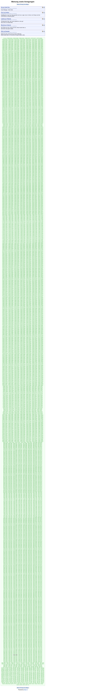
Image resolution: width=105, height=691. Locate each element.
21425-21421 (16, 117)
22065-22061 (5, 99)
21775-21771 (16, 107)
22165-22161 (10, 96)
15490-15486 (40, 285)
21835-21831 (28, 105)
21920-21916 (11, 103)
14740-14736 (16, 307)
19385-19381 (28, 174)
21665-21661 (22, 110)
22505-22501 (22, 86)
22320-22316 (34, 91)
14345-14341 (28, 318)
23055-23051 (34, 70)
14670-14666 (16, 309)
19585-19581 (40, 168)
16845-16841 (10, 247)
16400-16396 (40, 259)
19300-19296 (5, 177)
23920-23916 (5, 46)
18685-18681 (28, 194)
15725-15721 (11, 279)
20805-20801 (5, 135)
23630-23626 (16, 54)
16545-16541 (34, 255)
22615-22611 (16, 83)
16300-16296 (34, 262)
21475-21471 (40, 115)
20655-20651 (16, 139)
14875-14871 (22, 303)
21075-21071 (16, 127)
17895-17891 (10, 217)
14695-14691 (28, 308)
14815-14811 (10, 305)
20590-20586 (10, 141)
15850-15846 (28, 275)
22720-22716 (16, 80)
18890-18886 (34, 188)
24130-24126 (5, 40)
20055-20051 (22, 156)
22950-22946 (34, 73)
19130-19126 (40, 181)
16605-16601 (5, 254)
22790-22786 (16, 78)
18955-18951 (40, 186)
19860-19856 (5, 162)
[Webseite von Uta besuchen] (42, 7)
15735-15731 (40, 278)
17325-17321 (22, 233)
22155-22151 (22, 96)
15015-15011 (22, 299)
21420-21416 (22, 117)
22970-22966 (10, 73)
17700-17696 (34, 222)
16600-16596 (10, 254)
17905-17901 (40, 216)
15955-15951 (28, 272)
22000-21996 (40, 100)
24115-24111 (22, 40)
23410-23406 (28, 60)
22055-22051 (16, 99)
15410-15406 (10, 288)
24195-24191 (9, 38)
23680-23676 (40, 52)
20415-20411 (10, 146)
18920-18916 (40, 187)
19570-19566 (16, 169)
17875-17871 (34, 217)
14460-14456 (16, 315)
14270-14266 (34, 320)
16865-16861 (28, 246)
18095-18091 (22, 211)
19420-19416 (28, 173)
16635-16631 (11, 253)
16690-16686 (28, 251)
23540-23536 (40, 56)
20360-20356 (34, 147)
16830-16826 (28, 247)
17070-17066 (34, 240)
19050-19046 (10, 184)
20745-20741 (34, 136)
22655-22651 (10, 82)
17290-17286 (22, 234)
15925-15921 (22, 273)
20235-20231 (16, 151)
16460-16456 (10, 258)
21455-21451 (22, 116)
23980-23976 (16, 44)
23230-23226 (34, 65)
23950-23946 (10, 45)
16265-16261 (34, 263)
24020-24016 (11, 43)
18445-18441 (22, 201)
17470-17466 (16, 229)
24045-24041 (22, 42)
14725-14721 (34, 307)
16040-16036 (11, 270)
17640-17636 (22, 224)
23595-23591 (16, 55)
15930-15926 (16, 273)
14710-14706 (10, 308)
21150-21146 (11, 125)
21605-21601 (10, 112)
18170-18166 (16, 209)
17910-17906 (34, 216)
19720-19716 (5, 165)
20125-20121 (23, 154)
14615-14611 (40, 310)
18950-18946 (5, 187)
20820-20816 (28, 134)
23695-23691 (22, 52)
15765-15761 (5, 278)
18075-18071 (5, 212)
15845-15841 (34, 275)
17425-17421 (28, 230)
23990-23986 (5, 44)
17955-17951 (22, 215)
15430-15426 (28, 287)
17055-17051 (10, 241)
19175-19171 (28, 180)
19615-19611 (5, 168)
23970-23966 (28, 44)
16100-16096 (22, 268)
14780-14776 (10, 306)
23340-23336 (28, 62)
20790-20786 (22, 135)
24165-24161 (5, 39)
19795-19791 (40, 163)
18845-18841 (5, 190)
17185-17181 (22, 237)
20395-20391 (34, 146)
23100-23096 (22, 69)
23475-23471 (34, 58)
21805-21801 (22, 106)
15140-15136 (40, 295)
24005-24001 (28, 43)
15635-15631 (34, 281)
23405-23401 (34, 60)
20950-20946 (40, 130)
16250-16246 (10, 264)
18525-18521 (11, 199)
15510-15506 (16, 285)
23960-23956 (40, 44)
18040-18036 (5, 213)
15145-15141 (34, 295)
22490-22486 (40, 86)
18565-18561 (5, 198)
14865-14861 (34, 303)
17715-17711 (16, 222)
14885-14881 (10, 303)
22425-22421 (34, 88)
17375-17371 (5, 232)
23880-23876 (10, 47)
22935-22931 (11, 74)
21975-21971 (28, 101)
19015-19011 (10, 185)
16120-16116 (40, 267)
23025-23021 (28, 71)
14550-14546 (34, 312)
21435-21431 (5, 117)
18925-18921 (34, 187)
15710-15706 (28, 279)
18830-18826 (22, 190)
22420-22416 (40, 88)
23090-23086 (34, 69)
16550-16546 (28, 255)
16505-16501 (40, 256)
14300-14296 (40, 319)
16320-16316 (11, 262)
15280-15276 (40, 291)
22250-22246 (34, 93)
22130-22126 (11, 97)
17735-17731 (34, 221)
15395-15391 (28, 288)
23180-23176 (10, 67)
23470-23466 (40, 58)
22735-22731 (40, 79)
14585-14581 (34, 311)
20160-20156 (22, 153)
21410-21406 (34, 117)
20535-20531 (34, 142)
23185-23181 (5, 67)
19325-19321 (16, 176)
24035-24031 (34, 42)
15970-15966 (10, 272)
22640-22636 (28, 82)
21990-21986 (10, 101)
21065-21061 (28, 127)
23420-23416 (16, 60)
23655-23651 (28, 53)
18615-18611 (28, 196)
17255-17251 (22, 235)
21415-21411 (28, 117)
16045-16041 (5, 270)
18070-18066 (10, 212)
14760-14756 (34, 306)
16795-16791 (28, 248)
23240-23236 (22, 65)
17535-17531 (22, 227)
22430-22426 (28, 88)
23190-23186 (40, 66)
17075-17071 (28, 240)
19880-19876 (22, 161)
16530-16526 (11, 256)
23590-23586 (22, 55)
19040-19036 (22, 184)
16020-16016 (34, 270)
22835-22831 (5, 77)
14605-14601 (10, 311)
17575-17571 (16, 226)
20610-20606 (28, 140)
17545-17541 (10, 227)
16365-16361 (40, 260)
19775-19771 (22, 164)
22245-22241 (40, 93)
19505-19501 (10, 171)
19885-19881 (16, 161)
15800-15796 (5, 277)
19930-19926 (5, 160)
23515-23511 (28, 57)
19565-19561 (22, 169)
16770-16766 (16, 249)
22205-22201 (5, 95)
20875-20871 (5, 133)
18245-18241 (10, 207)
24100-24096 (40, 40)
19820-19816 (11, 163)
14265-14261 (40, 320)
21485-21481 (28, 115)
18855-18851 (34, 189)
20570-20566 (34, 141)
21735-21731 (22, 108)
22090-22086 (16, 98)
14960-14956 (5, 301)
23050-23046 (40, 70)
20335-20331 (22, 148)
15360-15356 (28, 289)
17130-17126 (5, 239)
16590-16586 (22, 254)
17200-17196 (5, 237)
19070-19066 (28, 183)
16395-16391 (5, 260)
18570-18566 (40, 197)
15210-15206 (40, 293)
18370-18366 (28, 203)
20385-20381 (5, 147)
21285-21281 (16, 121)
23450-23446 (22, 59)
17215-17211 (28, 236)
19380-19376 (34, 174)
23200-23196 (28, 66)
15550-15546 (10, 284)
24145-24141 (28, 39)
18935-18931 (22, 187)
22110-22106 (34, 97)
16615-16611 (34, 253)
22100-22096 (5, 98)
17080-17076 (22, 240)
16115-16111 (4, 268)
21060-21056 (34, 127)
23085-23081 (40, 69)
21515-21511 (34, 114)
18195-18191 (28, 208)
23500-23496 (5, 58)
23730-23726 (22, 51)
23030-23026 (22, 71)
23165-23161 (28, 67)
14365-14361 (5, 318)
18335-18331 (28, 204)
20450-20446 (10, 145)
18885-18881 (40, 188)
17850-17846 (22, 218)
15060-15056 (10, 298)
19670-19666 (22, 166)
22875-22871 (40, 75)
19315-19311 (28, 176)
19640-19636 (16, 167)
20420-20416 (5, 146)
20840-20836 (5, 134)
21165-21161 (34, 124)
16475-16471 (34, 257)
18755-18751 (28, 192)
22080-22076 (28, 98)
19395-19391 (16, 174)
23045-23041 (5, 71)
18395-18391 (40, 202)
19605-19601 (16, 168)
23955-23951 (5, 45)
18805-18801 (10, 191)
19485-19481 (34, 171)
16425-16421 (11, 259)
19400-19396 (10, 174)
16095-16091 (28, 268)
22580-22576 (16, 84)
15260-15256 (22, 292)
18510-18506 (28, 199)
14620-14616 (34, 310)
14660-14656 (28, 309)
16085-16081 (40, 268)
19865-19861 (40, 161)
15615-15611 (16, 282)
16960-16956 (40, 243)
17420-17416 (34, 230)
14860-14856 (40, 303)
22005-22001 (34, 100)
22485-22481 (5, 87)
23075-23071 (10, 70)
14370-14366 (40, 317)
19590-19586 (34, 168)
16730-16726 (22, 250)
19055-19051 (5, 184)
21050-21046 (5, 128)
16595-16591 (16, 254)
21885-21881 (10, 104)
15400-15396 (22, 288)
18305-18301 (22, 205)
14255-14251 (10, 321)
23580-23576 (34, 55)
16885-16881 (5, 246)
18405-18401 (28, 202)
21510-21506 (40, 114)
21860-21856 (40, 104)
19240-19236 (34, 178)
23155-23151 (40, 67)
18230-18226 (28, 207)
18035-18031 (11, 213)
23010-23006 (5, 72)
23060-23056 (28, 70)
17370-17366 (10, 232)
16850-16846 (5, 247)
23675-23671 (5, 53)
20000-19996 (5, 158)
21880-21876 (16, 104)
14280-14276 (22, 320)
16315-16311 (16, 262)
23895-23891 (34, 46)
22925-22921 (22, 74)
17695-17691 (40, 222)
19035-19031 (28, 184)
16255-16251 (5, 264)
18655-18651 (22, 195)
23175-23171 (16, 67)
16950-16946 (10, 244)
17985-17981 (28, 214)
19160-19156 (5, 181)
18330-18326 (34, 204)
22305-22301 (10, 92)
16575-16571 (40, 254)
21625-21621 (28, 111)
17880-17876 (28, 217)
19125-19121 (5, 182)
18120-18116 (34, 210)
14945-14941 (22, 301)
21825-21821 (40, 105)
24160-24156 (10, 39)
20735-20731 (5, 137)
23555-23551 (22, 56)
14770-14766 (22, 306)
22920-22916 (28, 74)
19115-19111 (16, 182)
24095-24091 (5, 41)
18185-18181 (40, 208)
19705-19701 (22, 165)
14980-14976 (22, 300)
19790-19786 (5, 164)
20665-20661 (5, 139)
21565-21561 (16, 113)
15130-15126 (11, 296)
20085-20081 (28, 155)
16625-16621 (22, 253)
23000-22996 (16, 72)
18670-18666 (5, 195)
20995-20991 (28, 129)
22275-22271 (5, 93)
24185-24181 (21, 38)
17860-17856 (10, 218)
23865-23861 (28, 47)
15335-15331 (16, 290)
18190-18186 (34, 208)
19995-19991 (10, 158)
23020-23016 (34, 71)
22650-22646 (16, 82)
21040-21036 (16, 128)
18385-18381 (10, 203)
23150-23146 (5, 68)
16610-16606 (40, 253)
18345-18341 (16, 204)
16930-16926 (34, 244)
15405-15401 (16, 288)
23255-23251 (5, 65)
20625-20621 (11, 140)
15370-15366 (16, 289)
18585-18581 (22, 197)
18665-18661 (10, 195)
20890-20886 (28, 132)
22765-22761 (5, 79)
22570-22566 (28, 84)
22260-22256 (22, 93)
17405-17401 (10, 231)
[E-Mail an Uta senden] (44, 7)
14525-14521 (22, 313)
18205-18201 (16, 208)
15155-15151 (22, 295)
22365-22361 (22, 90)
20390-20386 (40, 146)
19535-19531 (16, 170)
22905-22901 (5, 75)
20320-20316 (40, 148)
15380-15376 (5, 289)
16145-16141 (11, 267)
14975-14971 (28, 300)
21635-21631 (16, 111)
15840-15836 (40, 275)
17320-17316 (28, 233)
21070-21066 (22, 127)
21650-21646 (40, 110)
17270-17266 (5, 235)
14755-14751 (40, 306)
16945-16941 (16, 244)
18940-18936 (16, 187)
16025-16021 (28, 270)
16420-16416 (16, 259)
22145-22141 (34, 96)
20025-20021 (16, 157)
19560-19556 (28, 169)
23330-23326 (40, 62)
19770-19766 (28, 164)
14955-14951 (10, 301)
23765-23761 (22, 50)
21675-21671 (10, 110)
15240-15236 (5, 293)
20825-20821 (22, 134)
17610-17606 (16, 225)
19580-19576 (5, 169)
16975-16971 (22, 243)
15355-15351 (34, 289)
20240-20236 (11, 151)
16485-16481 (22, 257)
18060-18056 (22, 212)
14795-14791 (34, 305)
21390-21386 (16, 118)
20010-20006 (34, 157)
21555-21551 (28, 113)
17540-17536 (16, 227)
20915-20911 (40, 131)
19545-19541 (5, 170)
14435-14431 (5, 316)
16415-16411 (22, 259)
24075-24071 (28, 41)
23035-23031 (16, 71)
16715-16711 (40, 250)
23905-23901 (22, 46)
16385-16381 (16, 260)
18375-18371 (22, 203)
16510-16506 (34, 256)
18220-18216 (40, 207)
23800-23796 (22, 49)
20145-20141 (40, 153)
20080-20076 (34, 155)
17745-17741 (22, 221)
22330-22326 (22, 91)
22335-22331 (16, 91)
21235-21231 (34, 122)
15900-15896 (10, 274)
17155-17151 (16, 238)
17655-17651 (5, 224)
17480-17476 (5, 229)
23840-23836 (16, 48)
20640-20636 (34, 139)
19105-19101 (28, 182)
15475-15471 (16, 286)
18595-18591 (10, 197)
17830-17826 (5, 219)
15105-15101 (40, 296)
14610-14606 (5, 311)
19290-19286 (16, 177)
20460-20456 (40, 144)
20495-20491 (40, 143)
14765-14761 (28, 306)
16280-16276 (16, 263)
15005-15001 (34, 299)
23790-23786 (34, 49)
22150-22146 (28, 96)
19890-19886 (10, 161)
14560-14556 (22, 312)
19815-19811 (16, 163)
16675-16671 (5, 252)
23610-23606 (40, 54)
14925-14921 (5, 302)
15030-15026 (5, 299)
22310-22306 (5, 92)
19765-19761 (34, 164)
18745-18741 (40, 192)
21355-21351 (16, 119)
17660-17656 (40, 223)
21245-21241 (22, 122)
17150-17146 (22, 238)
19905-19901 (34, 160)
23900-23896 (28, 46)
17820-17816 (16, 219)
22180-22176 (34, 95)
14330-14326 (5, 319)
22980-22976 (40, 72)
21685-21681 (40, 109)
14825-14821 (40, 304)
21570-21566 (10, 113)
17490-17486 (34, 228)
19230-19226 (5, 179)
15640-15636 (28, 281)
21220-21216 (11, 123)
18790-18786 (28, 191)
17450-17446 (40, 229)
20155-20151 (28, 153)
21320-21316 (16, 120)
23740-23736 (11, 51)
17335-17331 (11, 233)
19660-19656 (34, 166)
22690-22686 (10, 81)
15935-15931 (11, 273)
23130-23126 (28, 68)
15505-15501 (22, 285)
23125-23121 (34, 68)
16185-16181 (5, 266)
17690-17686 (5, 223)
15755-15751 (16, 278)
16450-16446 (22, 258)
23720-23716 (34, 51)
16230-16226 (34, 264)
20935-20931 (16, 131)
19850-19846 (16, 162)
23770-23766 (16, 50)
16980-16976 (16, 243)
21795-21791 (34, 106)
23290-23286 (5, 64)
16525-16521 (16, 256)
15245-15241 (40, 292)
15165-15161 (10, 295)
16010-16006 (5, 271)
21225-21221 (5, 123)
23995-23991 (40, 43)
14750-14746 (5, 307)
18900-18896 (22, 188)
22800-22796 (5, 78)
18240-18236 (16, 207)
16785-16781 (40, 248)
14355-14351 (16, 318)
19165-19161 (40, 180)
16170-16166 (22, 266)
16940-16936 (22, 244)
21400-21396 (5, 118)
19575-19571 (10, 169)
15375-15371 (10, 289)
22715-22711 (22, 80)
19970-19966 (40, 158)
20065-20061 (10, 156)
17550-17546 (5, 227)
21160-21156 (40, 124)
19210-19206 (28, 179)
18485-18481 (16, 200)
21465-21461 (10, 116)
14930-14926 (40, 301)
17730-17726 (40, 221)
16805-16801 (16, 248)
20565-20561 (40, 141)
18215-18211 (5, 208)
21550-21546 (34, 113)
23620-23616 (28, 54)
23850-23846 (5, 48)
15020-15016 (16, 299)
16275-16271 (22, 263)
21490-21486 (22, 115)
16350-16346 (16, 261)
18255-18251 (40, 206)
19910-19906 (28, 160)
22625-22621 (5, 83)
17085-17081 (16, 240)
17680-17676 (16, 223)
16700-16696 (16, 251)
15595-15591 (40, 282)
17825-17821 (11, 219)
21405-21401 (40, 117)
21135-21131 (28, 125)
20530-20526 (40, 142)
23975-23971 (22, 44)
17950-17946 (28, 215)
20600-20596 (40, 140)
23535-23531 (5, 57)
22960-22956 (22, 73)
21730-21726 (28, 108)
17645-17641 (16, 224)
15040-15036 (34, 298)
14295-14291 (5, 320)
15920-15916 (28, 273)
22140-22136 (40, 96)
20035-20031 (5, 157)
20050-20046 (28, 156)
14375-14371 (34, 317)
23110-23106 (10, 69)
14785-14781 (5, 306)
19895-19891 (5, 161)
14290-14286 (10, 320)
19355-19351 (22, 175)
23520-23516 (22, 57)
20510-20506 (22, 143)
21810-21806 (16, 106)
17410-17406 (5, 231)
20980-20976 (5, 130)
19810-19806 (22, 163)
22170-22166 (5, 96)
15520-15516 (5, 285)
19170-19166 (34, 180)
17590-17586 (40, 225)
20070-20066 (5, 156)
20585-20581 (16, 141)
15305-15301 (10, 291)
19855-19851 (10, 162)
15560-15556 (40, 283)
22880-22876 (34, 75)
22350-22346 (40, 90)
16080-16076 (5, 269)
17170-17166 (40, 237)
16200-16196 (28, 265)
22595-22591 (40, 83)
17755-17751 (10, 221)
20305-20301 (16, 149)
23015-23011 (40, 71)
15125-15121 (17, 296)
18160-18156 (28, 209)
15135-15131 (5, 296)
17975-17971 (40, 214)
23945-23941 (16, 45)
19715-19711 (10, 165)
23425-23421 (11, 60)
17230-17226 (11, 236)
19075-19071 (22, 183)
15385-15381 (40, 288)
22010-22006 (28, 100)
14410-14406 (34, 316)
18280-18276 (10, 206)
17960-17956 (16, 215)
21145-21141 (16, 125)
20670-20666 (40, 138)
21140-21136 (22, 125)
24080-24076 (22, 41)
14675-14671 (10, 309)
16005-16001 (10, 271)
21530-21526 (16, 114)
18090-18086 (28, 211)
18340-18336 (22, 204)
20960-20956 (28, 130)
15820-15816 (22, 276)
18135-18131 (17, 210)
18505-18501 (34, 199)
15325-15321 (28, 290)
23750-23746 (40, 50)
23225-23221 (40, 65)
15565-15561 (34, 283)
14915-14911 (16, 302)
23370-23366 (34, 61)
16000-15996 (16, 271)
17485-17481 (40, 228)
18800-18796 (16, 191)
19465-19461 (16, 172)
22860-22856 (16, 76)
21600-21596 (16, 112)
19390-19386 (22, 174)
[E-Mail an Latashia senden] (44, 18)
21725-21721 (34, 108)
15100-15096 (5, 297)
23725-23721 (28, 51)
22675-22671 (28, 81)
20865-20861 (16, 133)
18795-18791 (22, 191)
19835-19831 (34, 162)
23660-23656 (22, 53)
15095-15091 (10, 297)
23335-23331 (34, 62)
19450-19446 (34, 172)
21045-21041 (10, 128)
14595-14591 (22, 311)
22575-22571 (22, 84)
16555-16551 (22, 255)
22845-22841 (34, 76)
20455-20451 (5, 145)
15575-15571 (22, 283)
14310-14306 (28, 319)
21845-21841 (16, 105)
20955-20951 (34, 130)
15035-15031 (40, 298)
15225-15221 (22, 293)
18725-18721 (22, 193)
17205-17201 (40, 236)
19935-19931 (40, 159)
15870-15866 (5, 275)
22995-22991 (22, 72)
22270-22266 (10, 93)
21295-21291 (5, 121)
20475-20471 (22, 144)
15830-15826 (11, 276)
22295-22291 (22, 92)
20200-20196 (16, 152)
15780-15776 (28, 277)
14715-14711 (5, 308)
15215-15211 (34, 293)
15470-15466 (22, 286)
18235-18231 (22, 207)
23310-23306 (22, 63)
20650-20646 (22, 139)
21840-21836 (22, 105)
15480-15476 (10, 286)
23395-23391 (5, 61)
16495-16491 (10, 257)
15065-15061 (5, 298)
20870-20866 (10, 133)
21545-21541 (40, 113)
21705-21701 (16, 109)
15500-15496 (28, 285)
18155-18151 (34, 209)
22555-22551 (5, 85)
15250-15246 (34, 292)
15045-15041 (28, 298)
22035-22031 (40, 99)
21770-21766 (22, 107)
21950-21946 (16, 102)
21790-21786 (40, 106)
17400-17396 (16, 231)
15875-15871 (40, 274)
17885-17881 (22, 217)
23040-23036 (11, 71)
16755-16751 (34, 249)
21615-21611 (40, 111)
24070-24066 (34, 41)
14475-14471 (40, 314)
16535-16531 (5, 256)
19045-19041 (16, 184)
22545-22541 (16, 85)
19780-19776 (16, 164)
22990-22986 (28, 72)
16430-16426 (5, 259)
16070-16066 (16, 269)
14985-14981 (16, 300)
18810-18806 (5, 191)
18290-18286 (40, 205)
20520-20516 (11, 143)
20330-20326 (28, 148)
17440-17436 (11, 230)
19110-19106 (22, 182)
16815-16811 (5, 248)
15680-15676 (22, 280)
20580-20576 (22, 141)
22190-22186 (22, 95)
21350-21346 (22, 119)
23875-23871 (16, 47)
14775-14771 (16, 306)
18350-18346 (10, 204)
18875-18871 (10, 189)
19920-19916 (16, 160)
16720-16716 (34, 250)
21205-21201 (28, 123)
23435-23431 (40, 59)
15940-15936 (5, 273)
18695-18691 (16, 194)
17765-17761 (40, 220)
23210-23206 (16, 66)
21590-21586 (28, 112)
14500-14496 (10, 314)
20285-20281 (40, 149)
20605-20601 (34, 140)
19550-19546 (40, 169)
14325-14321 (11, 319)
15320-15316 (34, 290)
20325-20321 (34, 148)
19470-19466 (10, 172)
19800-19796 (34, 163)
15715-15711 (22, 279)
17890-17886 (16, 217)
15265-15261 (16, 292)
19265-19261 (5, 178)
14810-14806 (16, 305)
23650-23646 (34, 53)
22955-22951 (28, 73)
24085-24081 (16, 41)
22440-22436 (16, 88)
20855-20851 (28, 133)
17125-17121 (11, 239)
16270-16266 (28, 263)
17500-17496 (22, 228)
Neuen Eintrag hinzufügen (23, 4)
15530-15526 (34, 284)
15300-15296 (16, 291)
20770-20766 (5, 136)
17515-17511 (5, 228)
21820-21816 (5, 106)
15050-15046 (22, 298)
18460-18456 (5, 201)
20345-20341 (10, 148)
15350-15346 (40, 289)
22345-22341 (5, 91)
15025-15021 (11, 299)
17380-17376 (40, 231)
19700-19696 (28, 165)
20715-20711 (28, 137)
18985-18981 (5, 186)
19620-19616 (40, 167)
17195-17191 (10, 237)
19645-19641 (10, 167)
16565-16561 (10, 255)
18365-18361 (34, 203)
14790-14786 (40, 305)
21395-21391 (10, 118)
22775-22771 (34, 78)
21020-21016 (40, 128)
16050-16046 (40, 269)
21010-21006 (10, 129)
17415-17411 (40, 230)
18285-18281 (5, 206)
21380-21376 (28, 118)
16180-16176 (10, 266)
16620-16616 (28, 253)
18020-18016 (28, 213)
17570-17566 (22, 226)
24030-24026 (40, 42)
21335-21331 (40, 119)
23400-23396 (40, 60)
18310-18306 (16, 205)
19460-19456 (22, 172)
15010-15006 (28, 299)
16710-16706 (5, 251)
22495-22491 (34, 86)
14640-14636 (11, 310)
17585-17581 (5, 226)
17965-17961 (10, 215)
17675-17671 (22, 223)
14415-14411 (28, 316)
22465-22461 (28, 87)
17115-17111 (22, 239)
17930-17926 (11, 216)
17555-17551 (40, 226)
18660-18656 (16, 195)
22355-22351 (34, 90)
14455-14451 (22, 315)
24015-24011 (16, 43)
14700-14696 (22, 308)
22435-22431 (22, 88)
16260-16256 (40, 263)
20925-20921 (28, 131)
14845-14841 (16, 304)
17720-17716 (11, 222)
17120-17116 (17, 239)
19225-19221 (11, 179)
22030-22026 (5, 100)
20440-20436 (22, 145)
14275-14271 (28, 320)
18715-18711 (34, 193)
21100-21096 (28, 126)
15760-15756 (10, 278)
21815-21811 (10, 106)
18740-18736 (5, 193)
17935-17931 (5, 216)
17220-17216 (22, 236)
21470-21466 (5, 116)
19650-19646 (5, 167)
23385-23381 (16, 61)
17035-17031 (34, 241)
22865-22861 (10, 76)
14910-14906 (22, 302)
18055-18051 (28, 212)
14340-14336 (34, 318)
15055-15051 (16, 298)
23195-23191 (34, 66)
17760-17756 (5, 221)
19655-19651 (40, 166)
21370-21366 (40, 118)
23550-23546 (28, 56)
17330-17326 (16, 233)
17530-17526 (28, 227)
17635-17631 (28, 224)
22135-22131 (5, 97)
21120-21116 (5, 126)
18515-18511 (22, 199)
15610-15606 (22, 282)
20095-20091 (16, 155)
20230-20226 (22, 151)
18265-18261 (28, 206)
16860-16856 (34, 246)
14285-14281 (16, 320)
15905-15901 (5, 274)
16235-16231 (28, 264)
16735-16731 (16, 250)
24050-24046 (16, 42)
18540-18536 (34, 198)
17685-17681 (10, 223)
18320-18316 (5, 205)
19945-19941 (28, 159)
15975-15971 (5, 272)
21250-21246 (16, 122)
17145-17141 (28, 238)
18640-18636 (40, 195)
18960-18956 (34, 186)
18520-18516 (16, 199)
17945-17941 (34, 215)
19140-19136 (28, 181)
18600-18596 (5, 197)
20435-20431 (28, 145)
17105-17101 (34, 239)
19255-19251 (16, 178)
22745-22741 (28, 79)
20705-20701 (40, 137)
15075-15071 (34, 297)
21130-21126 (34, 125)
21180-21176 (16, 124)
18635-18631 (5, 196)
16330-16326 (40, 261)
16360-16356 (5, 261)
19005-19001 (22, 185)
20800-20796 (10, 135)
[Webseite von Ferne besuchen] (42, 12)
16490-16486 (16, 257)
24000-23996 (34, 43)
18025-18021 (22, 213)
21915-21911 (16, 103)
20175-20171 (5, 153)
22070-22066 (40, 98)
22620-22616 (11, 83)
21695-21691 (28, 109)
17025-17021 (5, 242)
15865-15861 (10, 275)
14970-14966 (34, 300)
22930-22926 (16, 74)
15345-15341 (5, 290)
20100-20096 (10, 155)
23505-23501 (40, 57)
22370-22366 (16, 90)
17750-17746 (16, 221)
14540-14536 (5, 313)
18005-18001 (5, 214)
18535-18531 (40, 198)
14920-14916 (11, 302)
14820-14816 (5, 305)
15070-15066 (40, 297)
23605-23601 (5, 55)
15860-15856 (16, 275)
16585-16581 (28, 254)
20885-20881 (34, 132)
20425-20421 (40, 145)
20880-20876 (40, 132)
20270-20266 (16, 150)
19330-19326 (11, 176)
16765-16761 (22, 249)
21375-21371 (34, 118)
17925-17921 (16, 216)
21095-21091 (34, 126)
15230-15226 (16, 293)
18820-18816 (34, 190)
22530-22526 (34, 85)
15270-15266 (10, 292)
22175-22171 (40, 95)
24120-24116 (17, 40)
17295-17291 (16, 234)
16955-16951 (5, 244)
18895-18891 (28, 188)
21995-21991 (5, 101)
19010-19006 (16, 185)
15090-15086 (16, 297)
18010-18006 (40, 213)
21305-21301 (34, 120)
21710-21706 (10, 109)
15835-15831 (5, 276)
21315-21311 (22, 120)
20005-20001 (40, 157)
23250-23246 (10, 65)
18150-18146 (40, 209)
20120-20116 (28, 154)
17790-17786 (10, 220)
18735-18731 (11, 193)
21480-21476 (34, 115)
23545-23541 (34, 56)
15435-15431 (22, 287)
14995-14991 (5, 300)
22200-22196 (10, 95)
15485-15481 (5, 286)
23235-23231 (28, 65)
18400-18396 (34, 202)
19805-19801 (28, 163)
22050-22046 (22, 99)
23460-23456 (10, 59)
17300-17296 (10, 234)
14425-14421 (16, 316)
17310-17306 (40, 233)
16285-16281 (10, 263)
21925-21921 (5, 103)
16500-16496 (5, 257)
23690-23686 (28, 52)
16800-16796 (22, 248)
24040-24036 (28, 42)
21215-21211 (16, 123)
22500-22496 (28, 86)
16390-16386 (10, 260)
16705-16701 (10, 251)
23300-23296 (34, 63)
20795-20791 (16, 135)
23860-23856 (34, 47)
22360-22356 (28, 90)
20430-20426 (34, 145)
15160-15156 (16, 295)
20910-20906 (5, 132)
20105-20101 (5, 155)
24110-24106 (28, 40)
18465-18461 (40, 200)
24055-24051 (10, 42)
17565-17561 (28, 226)
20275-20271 (10, 150)
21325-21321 (11, 120)
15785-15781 (22, 277)
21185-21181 (11, 124)
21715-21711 (5, 109)
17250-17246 (28, 235)
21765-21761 (28, 107)
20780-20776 (34, 135)
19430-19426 (16, 173)
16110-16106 (10, 268)
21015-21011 (5, 129)
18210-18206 (10, 208)
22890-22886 (22, 75)
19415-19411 (34, 173)
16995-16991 (40, 242)
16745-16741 (5, 250)
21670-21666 (16, 110)
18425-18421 (5, 202)
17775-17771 (28, 220)
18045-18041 (40, 212)
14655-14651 (34, 309)
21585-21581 (34, 112)
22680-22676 (22, 81)
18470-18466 (34, 200)
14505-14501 (5, 314)
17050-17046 (16, 241)
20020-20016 (22, 157)
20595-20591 (5, 141)
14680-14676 (5, 309)
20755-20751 (22, 136)
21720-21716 (40, 108)
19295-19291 (10, 177)
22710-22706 (28, 80)
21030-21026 (28, 128)
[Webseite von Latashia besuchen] (42, 18)
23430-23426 (5, 60)
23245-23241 (16, 65)
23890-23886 (40, 46)
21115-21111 (10, 126)
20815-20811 (34, 134)
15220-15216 (28, 293)
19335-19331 (5, 176)
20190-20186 (28, 152)
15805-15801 (40, 276)
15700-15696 (40, 279)
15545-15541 (16, 284)
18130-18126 (22, 210)
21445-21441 (34, 116)
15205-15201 (5, 294)
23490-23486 (16, 58)
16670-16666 (10, 252)
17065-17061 (40, 240)
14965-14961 (40, 300)
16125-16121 (34, 267)
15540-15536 (22, 284)
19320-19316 (22, 176)
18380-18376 (16, 203)
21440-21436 (40, 116)
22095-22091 (10, 98)
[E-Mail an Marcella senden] (44, 25)
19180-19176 (22, 180)
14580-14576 (40, 311)
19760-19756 (40, 164)
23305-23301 (28, 63)
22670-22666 (34, 81)
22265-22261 (16, 93)
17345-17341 (40, 232)
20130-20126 (17, 154)
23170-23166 (22, 67)
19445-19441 (40, 172)
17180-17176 (28, 237)
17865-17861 (5, 218)
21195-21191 (40, 123)
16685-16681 (34, 251)
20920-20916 (34, 131)
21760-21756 (34, 107)
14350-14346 (22, 318)
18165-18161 (22, 209)
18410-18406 (22, 202)
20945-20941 (5, 131)
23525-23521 (16, 57)
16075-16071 (10, 269)
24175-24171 (33, 38)
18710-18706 (40, 193)
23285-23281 (10, 64)
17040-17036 (28, 241)
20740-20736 (40, 136)
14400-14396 (5, 317)
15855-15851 (22, 275)
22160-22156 (16, 96)
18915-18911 (5, 188)
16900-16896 (28, 245)
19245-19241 (28, 178)
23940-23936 (22, 45)
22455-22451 (40, 87)
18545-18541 (28, 198)
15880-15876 (34, 274)
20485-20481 (10, 144)
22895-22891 (16, 75)
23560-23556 (16, 56)
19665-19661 (28, 166)
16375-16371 (28, 260)
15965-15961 (16, 272)
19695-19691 (34, 165)
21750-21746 (5, 108)
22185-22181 (28, 95)
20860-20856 (22, 133)
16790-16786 (34, 248)
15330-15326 (22, 290)
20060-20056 (16, 156)
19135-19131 (34, 181)
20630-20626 (5, 140)
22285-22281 (34, 92)
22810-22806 (34, 77)
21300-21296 (40, 120)
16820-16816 (40, 247)
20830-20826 (16, 134)
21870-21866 (28, 104)
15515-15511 (10, 285)
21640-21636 (11, 111)
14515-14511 (34, 313)
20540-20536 (28, 142)
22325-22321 (28, 91)
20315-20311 (5, 149)
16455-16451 (16, 258)
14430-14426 (11, 316)
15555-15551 (5, 284)
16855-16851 (40, 246)
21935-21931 (34, 102)
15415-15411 (5, 288)
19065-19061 (34, 183)
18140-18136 (11, 210)
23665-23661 (16, 53)
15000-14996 (40, 299)
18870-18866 (16, 189)
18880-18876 (5, 189)
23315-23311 (16, 63)
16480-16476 (28, 257)
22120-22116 (22, 97)
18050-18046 (34, 212)
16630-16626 (16, 253)
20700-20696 (5, 138)
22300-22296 (16, 92)
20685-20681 (22, 138)
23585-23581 (28, 55)
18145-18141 (5, 210)
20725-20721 (16, 137)
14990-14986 (10, 300)
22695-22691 (5, 81)
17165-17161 (5, 238)
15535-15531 (28, 284)
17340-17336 (5, 233)
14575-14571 (5, 312)
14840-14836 (22, 304)
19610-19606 (10, 168)
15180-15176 (34, 294)
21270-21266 (34, 121)
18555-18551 (16, 198)
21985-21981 (16, 101)
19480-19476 (40, 171)
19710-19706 (16, 165)
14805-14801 (22, 305)
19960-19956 (10, 159)
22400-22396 (22, 89)
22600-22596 (34, 83)
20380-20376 (10, 147)
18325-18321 (40, 204)
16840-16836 (16, 247)
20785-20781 (28, 135)
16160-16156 (34, 266)
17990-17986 (22, 214)
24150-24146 (22, 39)
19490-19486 (28, 171)
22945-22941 (40, 73)
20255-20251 (34, 150)
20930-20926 (22, 131)
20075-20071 (40, 155)
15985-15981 (34, 271)
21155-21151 (5, 125)
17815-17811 (22, 219)
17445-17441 (5, 230)
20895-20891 (22, 132)
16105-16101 (16, 268)
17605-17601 (22, 225)
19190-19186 (10, 180)
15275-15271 (5, 292)
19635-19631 (22, 167)
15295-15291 (22, 291)
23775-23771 (10, 50)
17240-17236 (40, 235)
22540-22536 (22, 85)
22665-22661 (40, 81)
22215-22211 (34, 94)
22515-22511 (10, 86)
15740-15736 (34, 278)
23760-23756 (28, 50)
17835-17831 (40, 218)
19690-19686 (40, 165)
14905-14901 (28, 302)
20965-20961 (22, 130)
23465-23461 (5, 59)
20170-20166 (10, 153)
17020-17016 (11, 242)
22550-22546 (10, 85)
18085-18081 (34, 211)
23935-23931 (28, 45)
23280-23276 (16, 64)
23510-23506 (34, 57)
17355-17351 (28, 232)
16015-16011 (40, 270)
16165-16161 (28, 266)
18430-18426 (40, 201)
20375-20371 (16, 147)
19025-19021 (40, 184)
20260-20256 (28, 150)
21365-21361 (5, 119)
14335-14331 (40, 318)
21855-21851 (5, 105)
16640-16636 (5, 253)
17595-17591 (34, 225)
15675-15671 (28, 280)
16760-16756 (28, 249)
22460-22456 (34, 87)
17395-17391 (22, 231)
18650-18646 (28, 195)
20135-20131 (11, 154)
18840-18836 (11, 190)
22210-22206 (40, 94)
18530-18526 (5, 199)
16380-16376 (22, 260)
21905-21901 (28, 103)
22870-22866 (5, 76)
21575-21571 (5, 113)
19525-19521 (28, 170)
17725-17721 (5, 222)
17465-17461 (22, 229)
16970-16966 (28, 243)
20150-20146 (34, 153)
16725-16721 (28, 250)
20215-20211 (40, 151)
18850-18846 (40, 189)
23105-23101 (16, 69)
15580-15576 (16, 283)
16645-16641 (40, 252)
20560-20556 (5, 142)
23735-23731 (16, 51)
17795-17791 (5, 220)
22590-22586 (5, 84)
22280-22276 (40, 92)
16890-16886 (40, 245)
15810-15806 (34, 276)
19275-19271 (34, 177)
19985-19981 (22, 158)
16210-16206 (16, 265)
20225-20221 (28, 151)
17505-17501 (16, 228)
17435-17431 (16, 230)
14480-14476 (34, 314)
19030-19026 (34, 184)
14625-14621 (28, 310)
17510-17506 (10, 228)
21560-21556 (22, 113)
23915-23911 (10, 46)
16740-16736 (11, 250)
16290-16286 (5, 263)
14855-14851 (5, 304)
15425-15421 (34, 287)
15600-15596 (34, 282)
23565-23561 (10, 56)
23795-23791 (28, 49)
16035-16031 (16, 270)
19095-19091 (40, 182)
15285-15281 (34, 291)
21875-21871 (22, 104)
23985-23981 (10, 44)
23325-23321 (5, 63)
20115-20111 (34, 154)
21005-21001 (16, 129)
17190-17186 (16, 237)
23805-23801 (16, 49)
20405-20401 (22, 146)
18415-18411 (16, 202)
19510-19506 (5, 171)
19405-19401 (5, 174)
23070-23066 (16, 70)
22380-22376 (5, 90)
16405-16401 (34, 259)
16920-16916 (5, 245)
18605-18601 (40, 196)
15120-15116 (22, 296)
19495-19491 (22, 171)
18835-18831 (16, 190)
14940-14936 (28, 301)
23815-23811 (5, 49)
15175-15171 (40, 294)
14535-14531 (11, 313)
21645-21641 (5, 111)
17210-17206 (34, 236)
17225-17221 (16, 236)
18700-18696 (10, 194)
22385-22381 (40, 89)
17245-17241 (34, 235)
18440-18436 (28, 201)
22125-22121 (17, 97)
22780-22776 (28, 78)
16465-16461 (5, 258)
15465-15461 (28, 286)
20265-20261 (22, 150)
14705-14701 (16, 308)
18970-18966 (22, 186)
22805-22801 (40, 77)
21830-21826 (34, 105)
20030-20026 (11, 157)
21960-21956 (5, 102)
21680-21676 (5, 110)
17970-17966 (5, 215)
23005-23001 (10, 72)
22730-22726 (5, 80)
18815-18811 (40, 190)
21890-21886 (5, 104)
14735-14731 (22, 307)
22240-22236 (5, 94)
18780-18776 (40, 191)
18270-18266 (22, 206)
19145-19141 (22, 181)
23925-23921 (40, 45)
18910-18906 (10, 188)
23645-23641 (40, 53)
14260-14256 (5, 321)
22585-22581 (10, 84)
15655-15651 (10, 281)
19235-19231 (40, 178)
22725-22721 (11, 80)
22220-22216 (28, 94)
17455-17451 (34, 229)
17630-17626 (34, 224)
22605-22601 (28, 83)
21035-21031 (22, 128)
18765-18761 (16, 192)
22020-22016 (16, 100)
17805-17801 (34, 219)
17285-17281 (28, 234)
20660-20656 (10, 139)
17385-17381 (34, 231)
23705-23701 (10, 52)
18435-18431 (34, 201)
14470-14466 (5, 315)
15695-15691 (5, 280)
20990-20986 (34, 129)
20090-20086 (22, 155)
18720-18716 (28, 193)
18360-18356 (40, 203)
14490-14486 (22, 314)
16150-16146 (5, 267)
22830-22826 (11, 77)
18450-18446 (16, 201)
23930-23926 (34, 45)
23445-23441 (28, 59)
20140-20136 (5, 154)
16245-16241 (16, 264)
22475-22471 (16, 87)
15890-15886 (22, 274)
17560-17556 (34, 226)
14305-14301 (34, 319)
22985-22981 (34, 72)
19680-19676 (10, 166)
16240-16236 (22, 264)
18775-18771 (5, 192)
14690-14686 (34, 308)
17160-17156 (10, 238)
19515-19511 (40, 170)
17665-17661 (34, 223)
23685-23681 (34, 52)
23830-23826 (28, 48)
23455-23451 (16, 59)
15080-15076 (28, 297)
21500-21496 (10, 115)
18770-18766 (10, 192)
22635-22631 (34, 82)
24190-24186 (15, 38)
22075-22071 (34, 98)
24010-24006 (22, 43)
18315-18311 (10, 205)
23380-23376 (22, 61)
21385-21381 (22, 118)
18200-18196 (22, 208)
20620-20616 (16, 140)
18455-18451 (10, 201)
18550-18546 (22, 198)
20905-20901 (10, 132)
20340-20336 (16, 148)
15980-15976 (40, 271)
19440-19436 (5, 173)
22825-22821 (16, 77)
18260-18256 (34, 206)
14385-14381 (22, 317)
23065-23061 (22, 70)
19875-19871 (28, 161)
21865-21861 (34, 104)
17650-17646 (10, 224)
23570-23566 (5, 56)
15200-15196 (10, 294)
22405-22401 (16, 89)
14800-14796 (28, 305)
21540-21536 (5, 114)
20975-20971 (10, 130)
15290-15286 (28, 291)
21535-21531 (11, 114)
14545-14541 (40, 312)
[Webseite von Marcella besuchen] (42, 25)
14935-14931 (34, 301)
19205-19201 (34, 179)
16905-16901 (22, 245)
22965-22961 (16, 73)
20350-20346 (5, 148)
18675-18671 (40, 194)
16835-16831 (22, 247)
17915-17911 (28, 216)
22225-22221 (22, 94)
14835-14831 (28, 304)
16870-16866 (22, 246)
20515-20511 (16, 143)
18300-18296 (28, 205)
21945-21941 (22, 102)
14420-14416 (22, 316)
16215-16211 (10, 265)
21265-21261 (40, 121)
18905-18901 (16, 188)
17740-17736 (28, 221)
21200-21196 (34, 123)
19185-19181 (16, 180)
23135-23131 (22, 68)
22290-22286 (28, 92)
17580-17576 (10, 226)
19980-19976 (28, 158)
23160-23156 (34, 67)
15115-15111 (28, 296)
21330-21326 (5, 120)
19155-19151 (10, 181)
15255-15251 (28, 292)
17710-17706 (22, 222)
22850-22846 (28, 76)
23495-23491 (10, 58)
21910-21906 (22, 103)
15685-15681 (16, 280)
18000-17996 (10, 214)
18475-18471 (28, 200)
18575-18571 (34, 197)
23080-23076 (5, 70)
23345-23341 (22, 62)
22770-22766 (40, 78)
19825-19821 (5, 163)
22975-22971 (5, 73)
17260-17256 (16, 235)
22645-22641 (22, 82)
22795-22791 (10, 78)
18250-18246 (5, 207)
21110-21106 (16, 126)
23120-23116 (40, 68)
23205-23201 (22, 66)
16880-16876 (10, 246)
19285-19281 (22, 177)
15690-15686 (10, 280)
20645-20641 (28, 139)
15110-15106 (34, 296)
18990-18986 (40, 185)
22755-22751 (16, 79)
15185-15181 (28, 294)
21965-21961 (40, 101)
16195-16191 (34, 265)
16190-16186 (40, 265)
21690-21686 (34, 109)
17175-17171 (34, 237)
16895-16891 (34, 245)
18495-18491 (5, 200)
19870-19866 (34, 161)
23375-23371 (28, 61)
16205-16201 (22, 265)
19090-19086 (5, 183)
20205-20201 (10, 152)
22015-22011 (22, 100)
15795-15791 (10, 277)
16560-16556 (16, 255)
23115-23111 (4, 69)
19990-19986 (16, 158)
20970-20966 (16, 130)
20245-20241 (5, 151)
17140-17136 (34, 238)
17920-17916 (22, 216)
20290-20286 (34, 149)
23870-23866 (22, 47)
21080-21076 (10, 127)
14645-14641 (5, 310)
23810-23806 (10, 49)
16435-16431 (40, 258)
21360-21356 (10, 119)
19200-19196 (40, 179)
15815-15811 (28, 276)
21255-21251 (10, 122)
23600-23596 (10, 55)
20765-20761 (10, 136)
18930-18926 (28, 187)
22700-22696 (40, 80)
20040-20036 (40, 156)
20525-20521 (5, 143)
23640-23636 (5, 54)
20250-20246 (40, 150)
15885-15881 (28, 274)
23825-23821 (34, 48)
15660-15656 (5, 281)
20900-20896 (16, 132)
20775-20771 (40, 135)
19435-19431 (11, 173)
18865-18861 (22, 189)
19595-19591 (28, 168)
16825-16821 (34, 247)
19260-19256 (10, 178)
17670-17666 (28, 223)
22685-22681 (16, 81)
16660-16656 (22, 252)
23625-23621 (22, 54)
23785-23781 (40, 49)
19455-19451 (28, 172)
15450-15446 (5, 287)
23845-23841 (10, 48)
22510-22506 (16, 86)
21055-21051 (40, 127)
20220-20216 (34, 151)
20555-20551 (10, 142)
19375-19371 (40, 174)
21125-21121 (40, 125)
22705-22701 (34, 80)
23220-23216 (5, 66)
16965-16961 (34, 243)
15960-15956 (22, 272)
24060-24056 (5, 42)
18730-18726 (16, 193)
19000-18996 (28, 185)
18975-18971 (16, 186)
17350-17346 (34, 232)
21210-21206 (22, 123)
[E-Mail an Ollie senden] (44, 31)
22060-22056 (10, 99)
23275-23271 (22, 64)
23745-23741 (5, 51)
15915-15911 (34, 273)
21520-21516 (28, 114)
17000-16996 (34, 242)
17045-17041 (22, 241)
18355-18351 (5, 204)
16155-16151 (40, 266)
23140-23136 (16, 68)
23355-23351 (10, 62)
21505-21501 (5, 115)
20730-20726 (11, 137)
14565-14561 (16, 312)
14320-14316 (16, 319)
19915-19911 (22, 160)
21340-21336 (34, 119)
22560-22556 (40, 84)
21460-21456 (16, 116)
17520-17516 (40, 227)
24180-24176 (27, 38)
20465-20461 (34, 144)
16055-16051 (34, 269)
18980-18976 (10, 186)
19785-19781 (10, 164)
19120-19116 (11, 182)
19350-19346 (28, 175)
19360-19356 (16, 175)
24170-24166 (39, 38)
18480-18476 (22, 200)
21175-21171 (22, 124)
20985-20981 (40, 129)
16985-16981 (10, 243)
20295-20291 (28, 149)
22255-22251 (28, 93)
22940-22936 (5, 74)
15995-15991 (22, 271)
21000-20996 (22, 129)
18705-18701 (5, 194)
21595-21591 (22, 112)
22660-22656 (5, 82)
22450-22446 (5, 88)
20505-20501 (28, 143)
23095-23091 (28, 69)
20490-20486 (5, 144)
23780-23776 (5, 50)
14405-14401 (40, 316)
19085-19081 (10, 183)
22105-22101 (40, 97)
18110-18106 (5, 211)
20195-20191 (22, 152)
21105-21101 (22, 126)
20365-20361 (28, 147)
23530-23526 (11, 57)
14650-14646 (40, 309)
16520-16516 (22, 256)
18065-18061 (16, 212)
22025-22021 (11, 100)
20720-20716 (22, 137)
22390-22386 (34, 89)
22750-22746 (22, 79)
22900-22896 (10, 75)
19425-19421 (22, 173)
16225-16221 (40, 264)
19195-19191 (5, 180)
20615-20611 (22, 140)
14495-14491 (16, 314)
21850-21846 (10, 105)
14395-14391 (10, 317)
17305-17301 (5, 234)
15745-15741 (28, 278)
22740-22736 (34, 79)
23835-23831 (22, 48)
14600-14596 (16, 311)
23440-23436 (34, 59)
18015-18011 (34, 213)
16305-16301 (28, 262)
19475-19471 (5, 172)
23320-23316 (11, 63)
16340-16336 (28, 261)
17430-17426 (22, 230)
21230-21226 (40, 122)
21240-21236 (28, 122)
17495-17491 (28, 228)
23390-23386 (10, 61)
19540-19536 (11, 170)
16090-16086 (34, 268)
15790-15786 (16, 277)
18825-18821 (28, 190)
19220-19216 (16, 179)
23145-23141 (11, 68)
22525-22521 (40, 85)
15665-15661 (40, 280)
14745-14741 (10, 307)
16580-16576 (34, 254)
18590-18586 (16, 197)
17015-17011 (16, 242)
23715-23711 (40, 51)
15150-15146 (28, 295)
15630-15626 (40, 281)
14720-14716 (40, 307)
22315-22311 (40, 91)
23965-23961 (34, 44)
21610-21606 (5, 112)
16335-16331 (34, 261)
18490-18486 (10, 200)
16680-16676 (40, 251)
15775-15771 (34, 277)
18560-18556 (10, 198)
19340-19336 (40, 175)
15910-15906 (40, 273)
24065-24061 (40, 41)
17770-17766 (34, 220)
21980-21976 (22, 101)
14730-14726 (28, 307)
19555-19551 (34, 169)
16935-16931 (28, 244)
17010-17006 (22, 242)
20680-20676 (28, 138)
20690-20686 (16, 138)
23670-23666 (10, 53)
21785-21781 (5, 107)
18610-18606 (34, 196)
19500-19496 (16, 171)
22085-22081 (22, 98)
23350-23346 (16, 62)
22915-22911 (34, 74)
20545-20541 (22, 142)
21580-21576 (40, 112)
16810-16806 (10, 248)
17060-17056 (5, 241)
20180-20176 (40, 152)
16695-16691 (22, 251)
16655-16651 (28, 252)
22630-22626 (40, 82)
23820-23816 (40, 48)
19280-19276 (28, 177)
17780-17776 (22, 220)
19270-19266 (40, 177)
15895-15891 (16, 274)
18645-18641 (34, 195)
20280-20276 (5, 150)
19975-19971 (34, 158)
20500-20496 (34, 143)
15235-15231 (11, 293)
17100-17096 (40, 239)
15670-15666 (34, 280)
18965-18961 (28, 186)
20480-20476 (16, 144)
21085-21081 (5, 127)
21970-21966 (34, 101)
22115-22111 (28, 97)
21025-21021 (34, 128)
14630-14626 (22, 310)
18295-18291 (34, 205)
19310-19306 (34, 176)
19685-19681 (5, 166)
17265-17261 (10, 235)
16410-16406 (28, 259)
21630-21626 (22, 111)
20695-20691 (10, 138)
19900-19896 (40, 160)
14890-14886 (5, 303)
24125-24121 (11, 40)
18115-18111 (40, 210)
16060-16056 (28, 269)
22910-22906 (40, 74)
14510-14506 (40, 313)
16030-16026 (22, 270)
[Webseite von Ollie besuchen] (42, 31)
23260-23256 (40, 64)
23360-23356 (5, 62)
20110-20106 (40, 154)
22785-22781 (22, 78)
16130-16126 (28, 267)
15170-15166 (5, 295)
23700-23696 (16, 52)
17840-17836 (34, 218)
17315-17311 (34, 233)
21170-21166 (28, 124)
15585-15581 (10, 283)
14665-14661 (22, 309)
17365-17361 (16, 232)
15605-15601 (28, 282)
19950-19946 (22, 159)
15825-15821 (16, 276)
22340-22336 (11, 91)
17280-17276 (34, 234)
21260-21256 (5, 122)
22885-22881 (28, 75)
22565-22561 (34, 84)
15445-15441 (10, 287)
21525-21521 (22, 114)
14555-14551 (28, 312)
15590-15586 (5, 283)
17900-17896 (5, 217)
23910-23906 (16, 46)
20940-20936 (11, 131)
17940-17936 (40, 215)
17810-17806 (28, 219)
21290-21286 (10, 121)
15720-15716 (16, 279)
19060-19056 (40, 183)
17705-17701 (28, 222)
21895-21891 (40, 103)
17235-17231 (5, 236)
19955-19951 (16, 159)
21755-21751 (40, 107)
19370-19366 (5, 175)
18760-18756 (22, 192)
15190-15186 (22, 294)
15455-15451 (40, 286)
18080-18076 (40, 211)
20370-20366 (22, 147)
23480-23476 (28, 58)
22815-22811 (28, 77)
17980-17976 (34, 214)
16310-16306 (22, 262)
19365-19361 (10, 175)
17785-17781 (16, 220)
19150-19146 (16, 181)
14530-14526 (16, 313)
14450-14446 (28, 315)
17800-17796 (40, 219)
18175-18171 (10, 209)
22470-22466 (22, 87)
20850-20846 (34, 133)
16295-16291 (40, 262)
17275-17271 (40, 234)
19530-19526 (22, 170)
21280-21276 (22, 121)
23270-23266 (28, 64)
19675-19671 (16, 166)
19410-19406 (40, 173)
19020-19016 (5, 185)
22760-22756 (10, 79)
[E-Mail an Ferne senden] (44, 12)
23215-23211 (10, 66)
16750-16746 (40, 249)
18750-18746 (34, 192)
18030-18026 (16, 213)
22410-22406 (10, 89)
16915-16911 (10, 245)
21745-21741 (10, 108)
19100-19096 (34, 182)
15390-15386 (34, 288)
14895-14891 (40, 302)
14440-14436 (40, 315)
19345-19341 (34, 175)
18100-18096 (16, 211)
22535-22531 (28, 85)
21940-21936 (28, 102)
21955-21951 (10, 102)
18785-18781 (34, 191)
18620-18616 (22, 196)
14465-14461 (10, 315)
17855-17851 (16, 218)
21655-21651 (34, 110)
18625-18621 (16, 196)
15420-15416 (40, 287)
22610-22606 (22, 83)
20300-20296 (22, 149)
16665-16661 (16, 252)
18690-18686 (22, 194)
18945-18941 (10, 187)
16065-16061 (22, 269)
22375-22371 (10, 90)
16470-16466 (40, 257)
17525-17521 (34, 227)
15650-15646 (16, 281)
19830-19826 (40, 162)
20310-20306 (10, 149)
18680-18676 (34, 194)
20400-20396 (28, 146)
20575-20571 (28, 141)
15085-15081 (22, 297)
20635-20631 (40, 139)
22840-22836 (40, 76)
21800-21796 (28, 106)
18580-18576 (28, 197)
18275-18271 (16, 206)
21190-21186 (5, 124)
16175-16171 (16, 266)
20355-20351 (40, 147)
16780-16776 (5, 249)
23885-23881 (5, 47)
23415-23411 (22, 60)
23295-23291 (40, 63)
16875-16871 (16, 246)
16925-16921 (40, 244)
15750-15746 (22, 278)
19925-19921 (11, 160)
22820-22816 (22, 77)
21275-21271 (28, 121)
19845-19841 (22, 162)
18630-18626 (11, 196)
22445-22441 (10, 88)
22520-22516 (5, 86)
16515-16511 (28, 256)
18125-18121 (28, 210)
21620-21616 (34, 111)
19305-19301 (40, 176)
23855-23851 (40, 47)
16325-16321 (5, 262)
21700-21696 (22, 109)
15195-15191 (16, 294)
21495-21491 (16, 115)
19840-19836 (28, 162)
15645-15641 (22, 281)
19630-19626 (28, 167)
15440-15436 (16, 287)
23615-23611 (34, 54)
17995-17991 (16, 214)
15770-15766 (40, 277)
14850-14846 (10, 304)
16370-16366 (34, 260)
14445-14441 (34, 315)
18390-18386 (5, 203)
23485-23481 (22, 58)
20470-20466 (28, 144)
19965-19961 (5, 159)
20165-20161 (16, 153)
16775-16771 (10, 249)
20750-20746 (28, 136)
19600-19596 (22, 168)
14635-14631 (16, 310)
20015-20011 (28, 157)
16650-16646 (34, 252)
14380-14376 (28, 317)
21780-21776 (10, 107)
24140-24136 (34, 39)
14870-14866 (28, 303)
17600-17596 (28, 225)
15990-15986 (28, 271)
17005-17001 (28, 242)
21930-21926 (40, 102)
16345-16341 (22, 261)
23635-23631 (11, 54)
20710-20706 (34, 137)
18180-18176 (5, 209)
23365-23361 (40, 61)
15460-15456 (34, 286)
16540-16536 (40, 255)
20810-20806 (40, 134)
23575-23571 (40, 55)
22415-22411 (5, 89)
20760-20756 (16, 136)
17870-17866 (40, 217)
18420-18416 (11, 202)
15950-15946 (34, 272)
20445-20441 (16, 145)
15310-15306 (5, 291)
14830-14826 (34, 304)
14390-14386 (16, 317)
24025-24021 (5, 43)
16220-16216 (5, 265)
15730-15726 (5, 279)
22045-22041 (28, 99)
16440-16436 (34, 258)
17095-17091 (5, 240)
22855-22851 (22, 76)
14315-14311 (22, 319)
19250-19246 (22, 178)
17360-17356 (22, 232)
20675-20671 (34, 138)
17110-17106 (28, 239)
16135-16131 (22, 267)
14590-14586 (28, 311)
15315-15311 (40, 290)
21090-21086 (40, 126)
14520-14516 (28, 313)
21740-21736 (16, 108)
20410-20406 (16, 146)
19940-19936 (34, 159)
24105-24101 (34, 40)
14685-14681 (40, 308)
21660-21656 (28, 110)
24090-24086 (10, 41)
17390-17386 (28, 231)
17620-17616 (5, 225)
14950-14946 (16, 301)
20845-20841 (40, 133)
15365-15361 (22, 289)
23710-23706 (5, 52)
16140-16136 (16, 267)
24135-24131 (40, 39)
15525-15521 (40, 284)
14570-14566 (10, 312)
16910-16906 (16, 245)
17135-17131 (40, 238)
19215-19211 (22, 179)
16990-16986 (5, 243)
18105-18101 (10, 211)
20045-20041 (34, 156)
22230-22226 (16, 94)
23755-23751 (34, 50)
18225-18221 (34, 207)
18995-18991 (34, 185)
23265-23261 (34, 64)
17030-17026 (40, 241)
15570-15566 (28, 283)
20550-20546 (16, 142)
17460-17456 (28, 229)
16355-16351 (10, 261)
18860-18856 (28, 189)
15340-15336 (11, 290)
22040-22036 (34, 99)
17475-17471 (10, 229)
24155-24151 (16, 39)
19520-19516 (34, 170)
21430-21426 (11, 117)
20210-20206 (5, 152)
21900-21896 (34, 103)
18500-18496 (40, 199)
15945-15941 (40, 272)
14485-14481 (28, 314)
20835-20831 (11, 134)
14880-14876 (16, 303)
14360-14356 (10, 318)
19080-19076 (16, 183)
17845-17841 (28, 218)
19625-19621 (34, 167)
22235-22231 (11, 94)
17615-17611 (10, 225)
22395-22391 (28, 89)
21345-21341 (28, 119)
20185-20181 (34, 152)
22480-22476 (10, 87)
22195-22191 (16, 95)
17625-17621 (40, 224)
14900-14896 (34, 302)
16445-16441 (28, 258)
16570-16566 (5, 255)
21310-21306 (28, 120)
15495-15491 (34, 285)
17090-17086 (10, 240)
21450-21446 (28, 116)
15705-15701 (34, 279)
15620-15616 (11, 282)
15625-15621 (5, 282)
